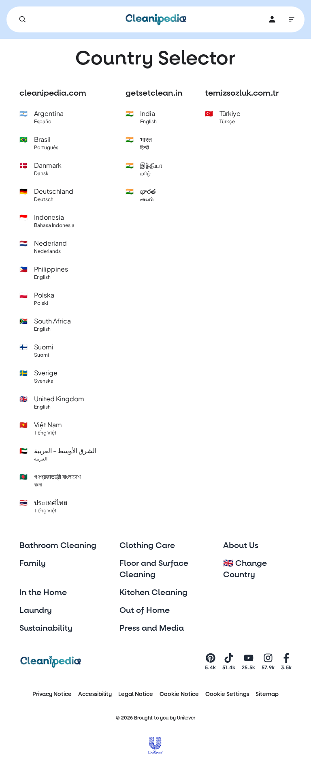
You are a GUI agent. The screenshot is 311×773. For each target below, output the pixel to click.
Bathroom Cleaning (57, 545)
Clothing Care (147, 545)
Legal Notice (135, 694)
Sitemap (267, 694)
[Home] (156, 19)
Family (32, 563)
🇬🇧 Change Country (245, 569)
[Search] (22, 19)
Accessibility (95, 694)
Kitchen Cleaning (153, 592)
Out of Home (144, 610)
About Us (240, 545)
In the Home (43, 592)
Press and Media (151, 628)
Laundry (35, 610)
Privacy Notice (52, 694)
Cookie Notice (179, 694)
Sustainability (45, 628)
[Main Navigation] (291, 19)
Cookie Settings (227, 694)
